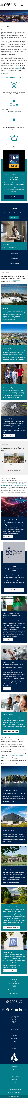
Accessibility (14, 1066)
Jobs (14, 1045)
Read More (10, 196)
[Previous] (2, 460)
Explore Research (7, 536)
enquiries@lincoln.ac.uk (14, 989)
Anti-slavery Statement (15, 1082)
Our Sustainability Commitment (11, 927)
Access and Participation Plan (14, 1092)
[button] (22, 5)
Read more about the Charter (10, 731)
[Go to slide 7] (19, 470)
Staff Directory (14, 1038)
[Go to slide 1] (8, 470)
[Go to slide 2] (10, 470)
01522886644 (14, 993)
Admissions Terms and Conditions (14, 1086)
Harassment (15, 1079)
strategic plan (18, 68)
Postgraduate (14, 258)
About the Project (7, 640)
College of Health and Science (19, 485)
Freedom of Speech (14, 1076)
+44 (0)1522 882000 (14, 1025)
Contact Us (14, 1035)
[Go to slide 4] (14, 470)
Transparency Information (15, 1089)
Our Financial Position (9, 435)
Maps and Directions (14, 1029)
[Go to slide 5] (15, 470)
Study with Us (14, 217)
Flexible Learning (14, 263)
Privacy (14, 1069)
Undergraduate (14, 253)
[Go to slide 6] (17, 470)
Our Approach (6, 689)
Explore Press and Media (9, 970)
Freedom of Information (14, 1073)
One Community (17, 280)
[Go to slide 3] (12, 470)
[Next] (25, 460)
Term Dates (14, 1041)
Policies (14, 1048)
